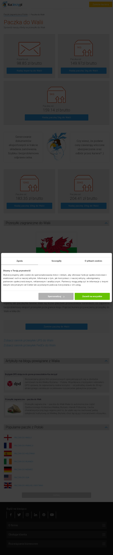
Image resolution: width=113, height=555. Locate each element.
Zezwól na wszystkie (92, 296)
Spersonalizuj (54, 296)
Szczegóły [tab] (57, 261)
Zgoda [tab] (20, 261)
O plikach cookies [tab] (93, 261)
